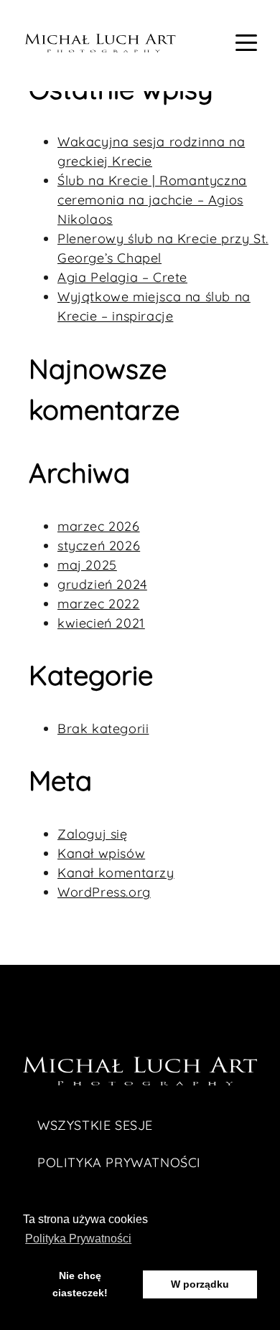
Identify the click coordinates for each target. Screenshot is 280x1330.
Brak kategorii (103, 728)
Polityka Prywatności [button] (78, 1238)
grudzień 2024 (102, 584)
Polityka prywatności (119, 1162)
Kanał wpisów (101, 853)
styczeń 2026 (98, 545)
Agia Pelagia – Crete (122, 277)
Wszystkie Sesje (95, 1125)
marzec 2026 (98, 526)
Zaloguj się (92, 834)
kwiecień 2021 (101, 623)
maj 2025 (87, 565)
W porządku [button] (200, 1284)
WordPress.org (104, 892)
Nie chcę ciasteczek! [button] (80, 1284)
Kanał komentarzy (115, 872)
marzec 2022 (98, 603)
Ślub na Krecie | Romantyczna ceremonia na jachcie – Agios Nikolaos (152, 199)
